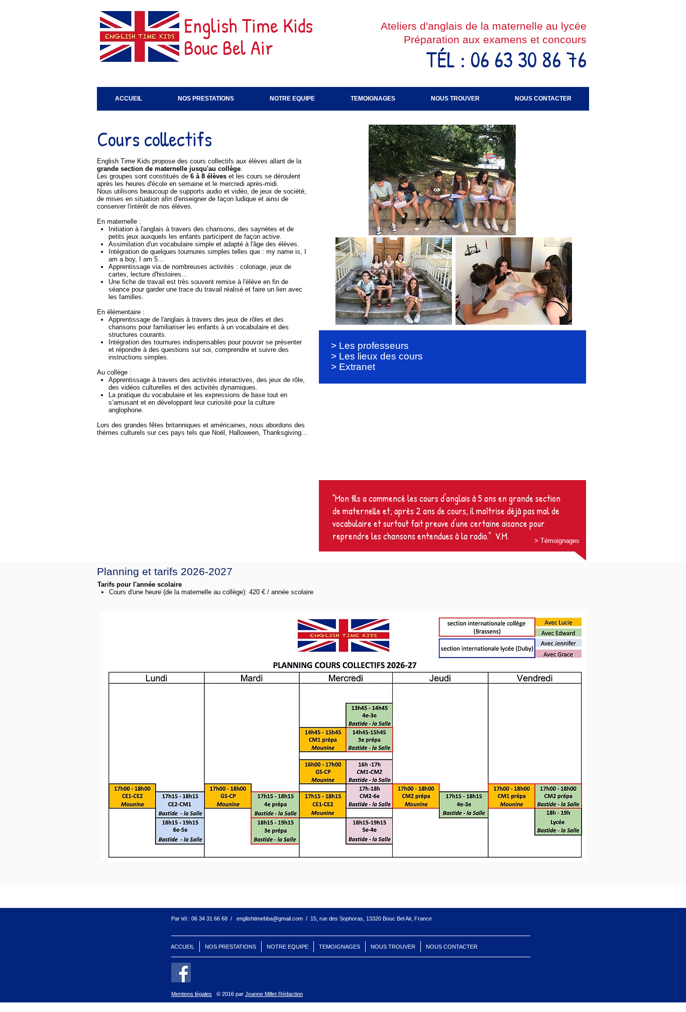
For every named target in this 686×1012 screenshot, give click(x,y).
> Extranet (353, 366)
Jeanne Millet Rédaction (274, 994)
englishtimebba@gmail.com (270, 918)
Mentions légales (191, 994)
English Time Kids (248, 25)
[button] (206, 99)
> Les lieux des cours (377, 356)
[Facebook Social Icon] (181, 972)
